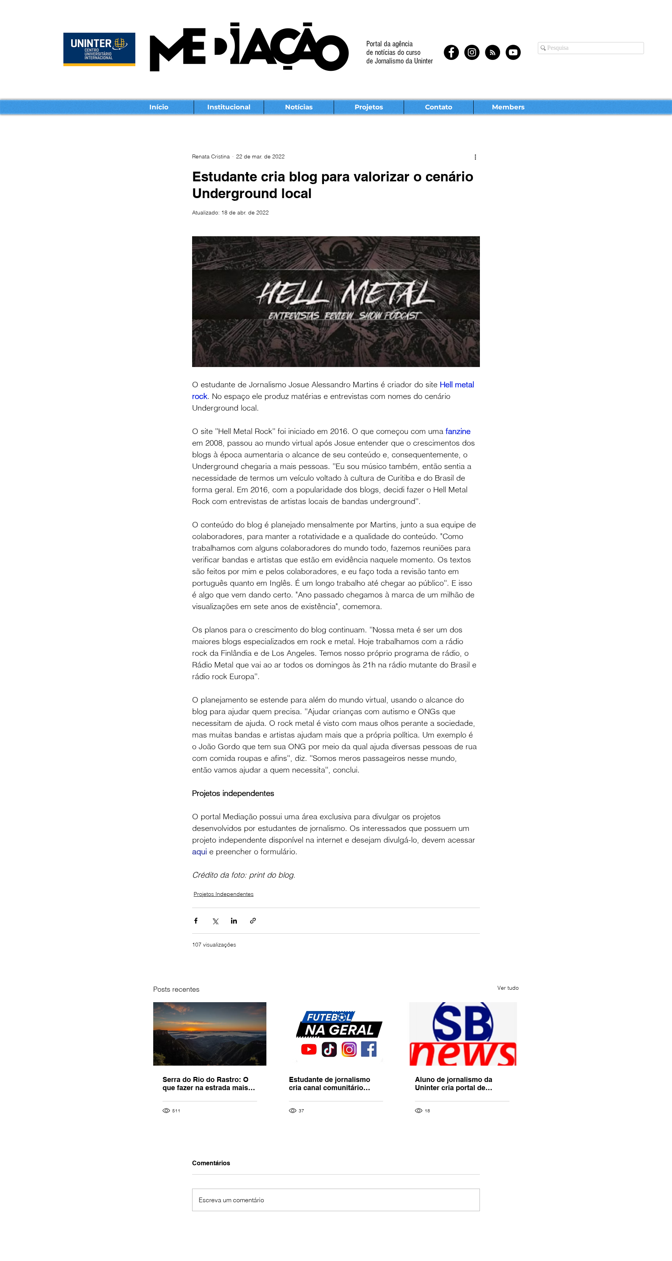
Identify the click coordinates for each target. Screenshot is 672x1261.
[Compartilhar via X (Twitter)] (215, 920)
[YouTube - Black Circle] (513, 52)
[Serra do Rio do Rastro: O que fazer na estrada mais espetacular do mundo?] (209, 1034)
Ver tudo (508, 987)
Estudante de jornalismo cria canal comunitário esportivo (329, 1083)
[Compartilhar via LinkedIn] (234, 920)
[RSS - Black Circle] (492, 52)
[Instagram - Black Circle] (472, 52)
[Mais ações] (475, 156)
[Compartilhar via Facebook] (196, 920)
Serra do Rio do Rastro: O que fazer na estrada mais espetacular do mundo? (205, 1083)
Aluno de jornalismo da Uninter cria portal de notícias (453, 1083)
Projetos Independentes (224, 893)
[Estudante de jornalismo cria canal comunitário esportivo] (336, 1034)
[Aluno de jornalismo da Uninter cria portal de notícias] (462, 1034)
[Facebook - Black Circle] (451, 52)
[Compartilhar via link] (253, 920)
